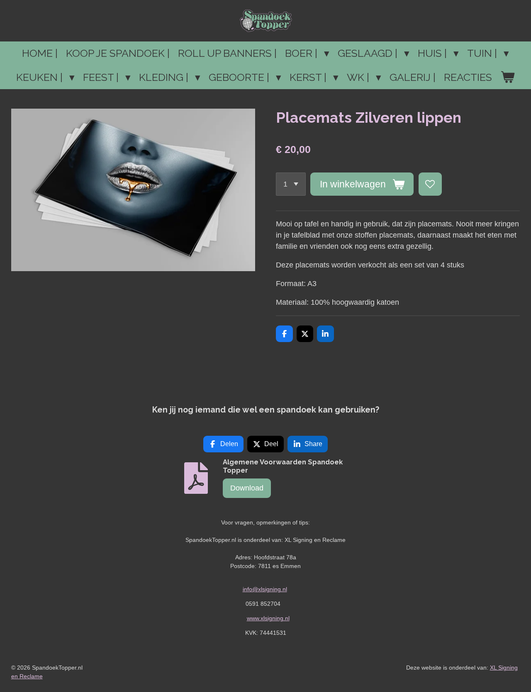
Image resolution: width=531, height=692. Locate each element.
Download (246, 488)
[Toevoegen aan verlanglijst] (430, 184)
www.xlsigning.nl (268, 618)
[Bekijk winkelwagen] (507, 78)
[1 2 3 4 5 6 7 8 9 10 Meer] (291, 184)
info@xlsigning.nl (265, 589)
